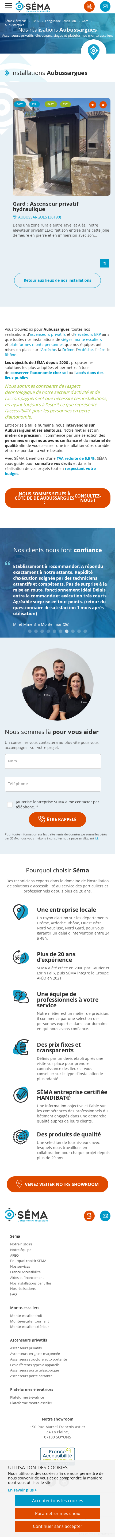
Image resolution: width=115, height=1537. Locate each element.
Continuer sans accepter (57, 1526)
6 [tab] (60, 631)
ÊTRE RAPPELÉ (61, 819)
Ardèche (48, 349)
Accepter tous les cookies (57, 1501)
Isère (101, 349)
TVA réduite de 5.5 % (76, 458)
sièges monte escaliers (81, 339)
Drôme (68, 349)
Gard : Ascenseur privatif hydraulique (46, 206)
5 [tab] (54, 631)
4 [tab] (48, 631)
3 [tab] (42, 631)
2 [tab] (36, 631)
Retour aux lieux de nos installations (57, 280)
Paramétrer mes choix (57, 1513)
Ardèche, (86, 349)
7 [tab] (66, 631)
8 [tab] (73, 631)
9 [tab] (79, 631)
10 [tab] (85, 631)
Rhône (10, 354)
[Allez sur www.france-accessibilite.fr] (57, 1457)
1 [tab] (30, 631)
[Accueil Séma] (33, 6)
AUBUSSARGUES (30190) (39, 217)
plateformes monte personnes (36, 344)
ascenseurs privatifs (48, 334)
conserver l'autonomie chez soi (39, 372)
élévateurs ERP (87, 334)
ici (96, 838)
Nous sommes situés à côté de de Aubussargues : (58, 498)
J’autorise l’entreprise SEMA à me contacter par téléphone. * (57, 804)
